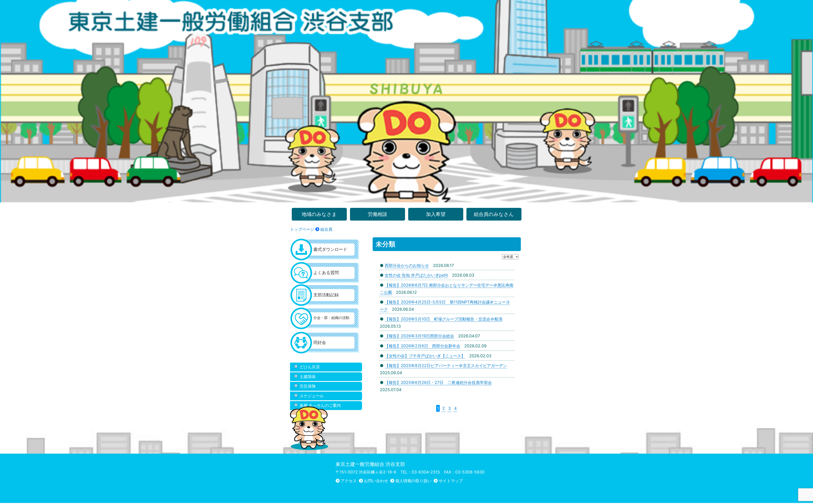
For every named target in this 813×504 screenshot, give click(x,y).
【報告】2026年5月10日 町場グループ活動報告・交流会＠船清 (443, 319)
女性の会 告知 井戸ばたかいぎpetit (416, 275)
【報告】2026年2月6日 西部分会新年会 (422, 345)
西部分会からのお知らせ (407, 265)
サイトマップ (451, 480)
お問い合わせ (376, 480)
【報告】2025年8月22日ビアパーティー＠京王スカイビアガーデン (446, 365)
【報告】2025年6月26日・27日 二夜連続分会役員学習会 (438, 382)
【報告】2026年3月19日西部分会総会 (419, 335)
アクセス (349, 480)
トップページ (302, 229)
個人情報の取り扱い (413, 480)
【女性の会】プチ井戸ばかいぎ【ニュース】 (425, 355)
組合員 (326, 229)
